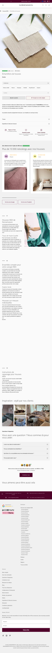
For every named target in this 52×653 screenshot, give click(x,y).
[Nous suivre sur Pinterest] (10, 636)
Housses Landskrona (25, 533)
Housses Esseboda (25, 514)
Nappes (22, 562)
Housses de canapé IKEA (27, 507)
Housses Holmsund (25, 519)
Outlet (22, 559)
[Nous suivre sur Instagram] (6, 636)
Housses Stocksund (25, 549)
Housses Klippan (24, 530)
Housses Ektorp (24, 513)
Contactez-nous (26, 475)
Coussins (23, 532)
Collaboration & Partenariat (8, 590)
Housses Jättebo (25, 523)
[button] (45, 1)
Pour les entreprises (7, 587)
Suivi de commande (6, 575)
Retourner (4, 603)
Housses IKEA (5, 11)
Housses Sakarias (25, 540)
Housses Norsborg (25, 539)
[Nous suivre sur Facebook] (3, 636)
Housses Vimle (24, 554)
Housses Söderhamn (25, 545)
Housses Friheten (25, 516)
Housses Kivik (24, 528)
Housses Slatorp (24, 542)
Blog (3, 585)
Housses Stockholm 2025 (26, 547)
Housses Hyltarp (24, 521)
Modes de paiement (7, 595)
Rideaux (22, 557)
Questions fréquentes (7, 577)
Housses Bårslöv (24, 509)
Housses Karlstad (25, 526)
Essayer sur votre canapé (39, 98)
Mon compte (5, 572)
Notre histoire (5, 592)
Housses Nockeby (25, 537)
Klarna (3, 598)
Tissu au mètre (24, 564)
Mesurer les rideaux (7, 582)
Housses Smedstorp (25, 544)
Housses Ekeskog (25, 511)
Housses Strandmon (25, 551)
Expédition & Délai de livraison (9, 600)
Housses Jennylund (25, 525)
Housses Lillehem (25, 535)
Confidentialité (5, 608)
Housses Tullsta (24, 552)
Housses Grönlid (24, 518)
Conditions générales (7, 605)
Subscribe (26, 630)
